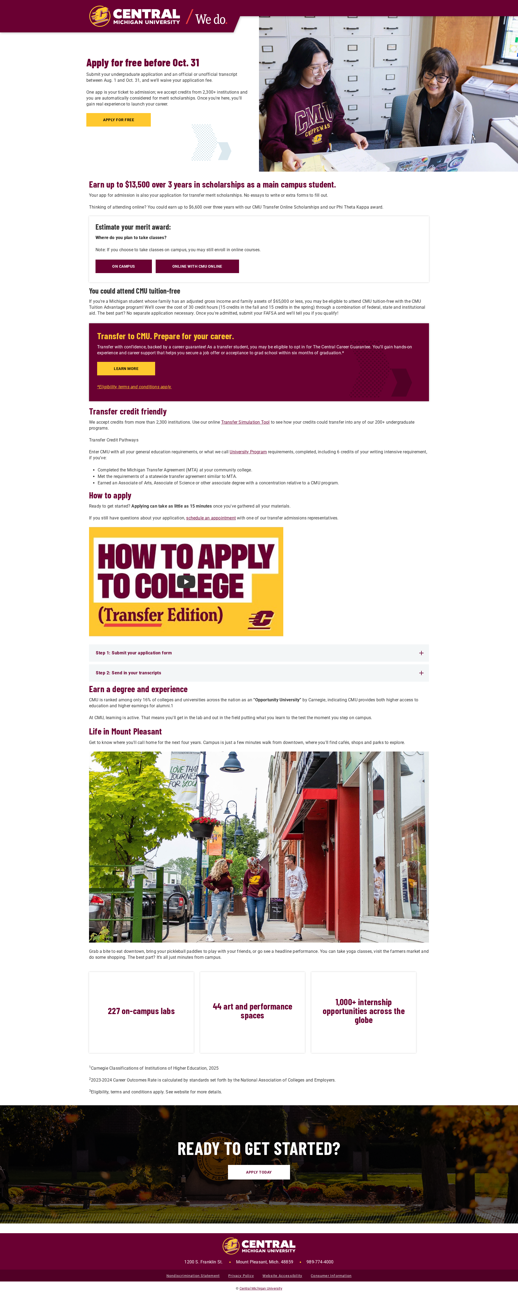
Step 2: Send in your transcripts (128, 672)
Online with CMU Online (197, 266)
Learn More (126, 368)
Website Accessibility (282, 1276)
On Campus (123, 266)
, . (238, 1261)
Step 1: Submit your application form (134, 652)
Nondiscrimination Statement (193, 1276)
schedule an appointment (211, 518)
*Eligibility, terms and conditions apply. (134, 386)
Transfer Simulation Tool (245, 422)
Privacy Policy (241, 1276)
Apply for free (118, 120)
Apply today (259, 1172)
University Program (248, 451)
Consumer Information (331, 1276)
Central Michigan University (261, 1288)
